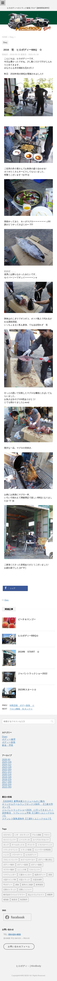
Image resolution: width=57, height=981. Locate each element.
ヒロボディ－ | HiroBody (28, 966)
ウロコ (47, 835)
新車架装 (39, 884)
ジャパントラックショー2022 (32, 673)
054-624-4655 (14, 934)
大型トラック (24, 879)
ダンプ (6, 845)
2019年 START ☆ (28, 652)
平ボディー (7, 884)
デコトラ (31, 845)
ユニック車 (21, 870)
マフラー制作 (8, 870)
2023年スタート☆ (27, 689)
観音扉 (14, 899)
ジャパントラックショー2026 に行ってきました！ (28, 810)
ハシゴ (6, 855)
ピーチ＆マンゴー (27, 619)
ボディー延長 (22, 865)
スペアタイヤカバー (41, 840)
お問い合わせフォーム (19, 946)
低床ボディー (40, 874)
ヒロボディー (31, 855)
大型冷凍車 (37, 879)
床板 (17, 884)
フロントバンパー (10, 860)
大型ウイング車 (9, 879)
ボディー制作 (8, 865)
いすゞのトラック (22, 835)
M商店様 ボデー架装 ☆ (22, 705)
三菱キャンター (25, 874)
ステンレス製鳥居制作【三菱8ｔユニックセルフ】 (27, 819)
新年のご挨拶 (27, 884)
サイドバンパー (9, 840)
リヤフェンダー (9, 874)
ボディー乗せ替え (45, 860)
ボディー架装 (8, 742)
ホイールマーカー (28, 860)
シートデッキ (24, 840)
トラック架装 (26, 850)
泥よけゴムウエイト (36, 894)
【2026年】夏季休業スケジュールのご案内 (23, 801)
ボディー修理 (8, 739)
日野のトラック (9, 889)
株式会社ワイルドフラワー (14, 894)
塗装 (50, 874)
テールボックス (18, 845)
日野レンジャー (25, 889)
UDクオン (7, 835)
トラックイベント (10, 850)
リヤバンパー (34, 870)
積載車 (50, 894)
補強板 (6, 899)
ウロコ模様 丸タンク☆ (21, 709)
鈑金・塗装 (7, 745)
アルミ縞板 (36, 835)
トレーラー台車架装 (43, 850)
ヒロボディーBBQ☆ (28, 636)
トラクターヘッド (45, 845)
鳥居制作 (23, 899)
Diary (7, 600)
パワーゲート (17, 855)
